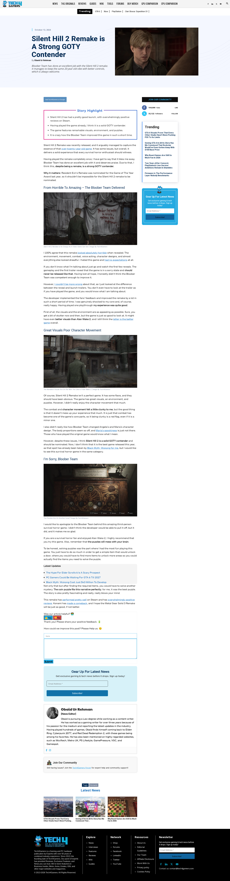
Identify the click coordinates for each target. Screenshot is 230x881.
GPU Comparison (149, 3)
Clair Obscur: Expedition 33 (136, 11)
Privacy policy (143, 867)
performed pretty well (74, 599)
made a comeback (77, 603)
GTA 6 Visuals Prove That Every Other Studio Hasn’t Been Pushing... (58, 820)
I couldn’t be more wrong (68, 284)
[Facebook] (208, 3)
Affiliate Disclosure (145, 859)
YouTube (117, 864)
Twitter (116, 859)
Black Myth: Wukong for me (102, 447)
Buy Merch (132, 3)
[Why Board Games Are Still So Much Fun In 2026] (122, 807)
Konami (93, 785)
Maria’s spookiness (106, 430)
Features (93, 851)
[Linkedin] (212, 3)
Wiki (102, 3)
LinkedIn (117, 855)
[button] (227, 3)
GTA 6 (97, 11)
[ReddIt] (109, 99)
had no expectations (115, 259)
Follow (175, 114)
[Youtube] (220, 3)
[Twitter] (216, 3)
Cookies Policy (143, 871)
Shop (115, 843)
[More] (114, 99)
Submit (49, 661)
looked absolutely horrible (92, 252)
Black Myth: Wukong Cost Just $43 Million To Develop (76, 582)
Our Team (141, 855)
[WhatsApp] (103, 99)
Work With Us (143, 863)
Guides (93, 3)
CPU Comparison (169, 3)
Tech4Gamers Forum (81, 768)
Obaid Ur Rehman (42, 60)
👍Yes (48, 617)
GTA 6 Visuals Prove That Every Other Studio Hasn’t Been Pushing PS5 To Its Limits (160, 135)
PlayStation (116, 11)
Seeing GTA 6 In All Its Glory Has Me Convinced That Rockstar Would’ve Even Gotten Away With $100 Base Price (159, 146)
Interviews (93, 847)
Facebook (117, 851)
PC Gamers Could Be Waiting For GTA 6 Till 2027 (73, 577)
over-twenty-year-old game (76, 148)
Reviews (82, 3)
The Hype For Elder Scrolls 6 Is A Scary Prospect (73, 572)
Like (176, 108)
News (55, 3)
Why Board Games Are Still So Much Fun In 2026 (158, 156)
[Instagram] (50, 750)
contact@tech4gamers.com (182, 868)
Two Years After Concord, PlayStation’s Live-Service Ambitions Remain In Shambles (158, 165)
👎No (57, 617)
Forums (120, 3)
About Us (141, 843)
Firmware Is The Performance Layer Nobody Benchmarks (158, 174)
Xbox (106, 11)
